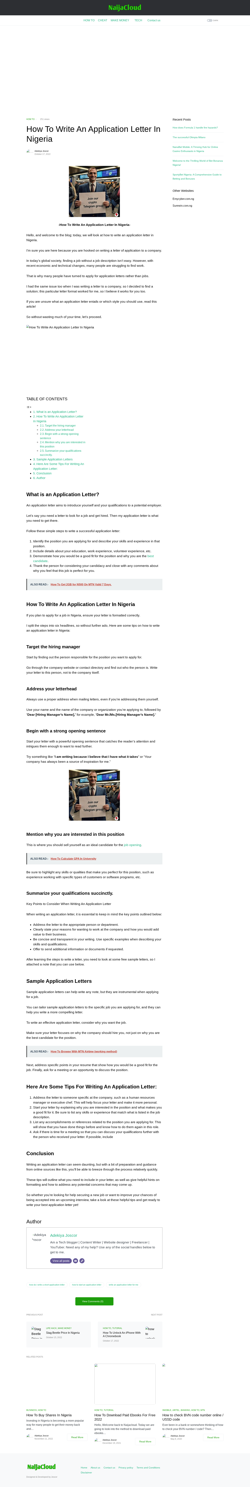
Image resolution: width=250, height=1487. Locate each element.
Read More (77, 1437)
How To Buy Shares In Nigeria (49, 1415)
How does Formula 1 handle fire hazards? (195, 127)
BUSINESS (31, 1410)
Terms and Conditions (148, 1467)
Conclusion (44, 473)
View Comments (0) (92, 1301)
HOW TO (30, 119)
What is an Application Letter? (56, 412)
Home (84, 1467)
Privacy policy (126, 1467)
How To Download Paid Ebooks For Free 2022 (124, 1417)
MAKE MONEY (65, 1328)
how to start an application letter (86, 1285)
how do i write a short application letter (47, 1285)
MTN (203, 1410)
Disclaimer (86, 1472)
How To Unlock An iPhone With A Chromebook (122, 1334)
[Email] (75, 1260)
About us (95, 1467)
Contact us (109, 1467)
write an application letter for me (123, 1285)
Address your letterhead (59, 429)
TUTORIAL (117, 1328)
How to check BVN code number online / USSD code (192, 1417)
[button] (212, 20)
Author (40, 478)
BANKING (185, 1410)
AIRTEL (176, 1410)
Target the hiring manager (60, 425)
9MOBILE (166, 1410)
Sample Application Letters (54, 459)
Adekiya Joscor (42, 151)
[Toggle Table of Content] (28, 407)
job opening (132, 845)
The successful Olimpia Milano (189, 137)
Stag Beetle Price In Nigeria (63, 1332)
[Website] (82, 1260)
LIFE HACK (51, 1328)
